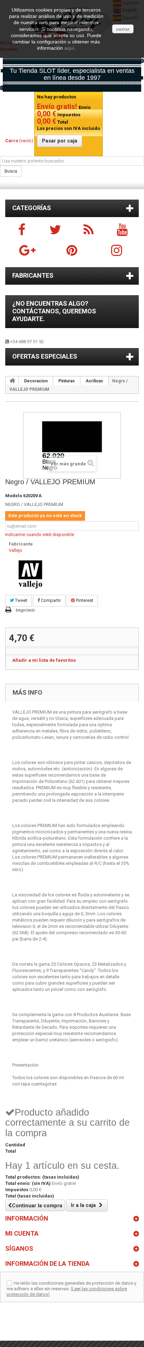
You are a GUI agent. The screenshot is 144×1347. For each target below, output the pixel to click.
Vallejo (15, 550)
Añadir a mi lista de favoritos (44, 660)
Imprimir (25, 610)
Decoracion (36, 381)
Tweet (20, 600)
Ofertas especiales (44, 356)
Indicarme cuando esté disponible (39, 534)
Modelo (13, 495)
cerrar (123, 29)
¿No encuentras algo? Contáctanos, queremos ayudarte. (54, 311)
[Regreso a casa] (12, 380)
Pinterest (84, 600)
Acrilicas (94, 381)
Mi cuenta (21, 1233)
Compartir (50, 600)
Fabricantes (32, 275)
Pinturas (66, 381)
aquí (69, 48)
